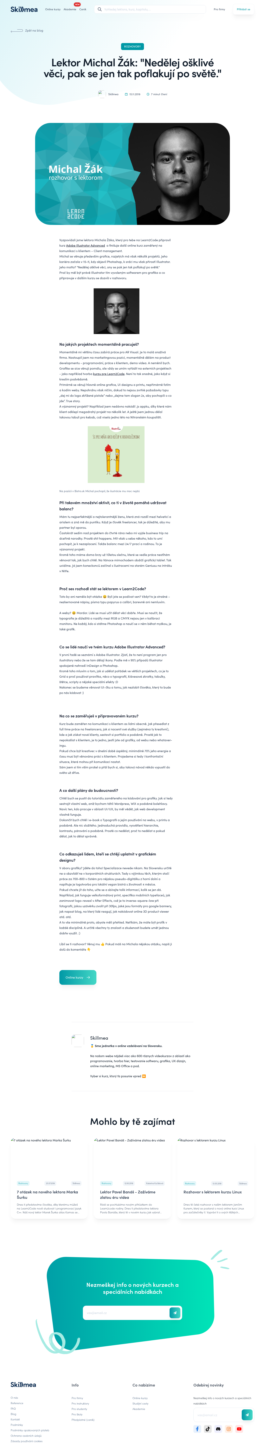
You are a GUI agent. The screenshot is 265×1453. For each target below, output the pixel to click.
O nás (14, 1397)
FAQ (13, 1408)
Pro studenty (79, 1409)
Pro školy (77, 1414)
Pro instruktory (80, 1403)
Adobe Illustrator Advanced (85, 245)
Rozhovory (132, 46)
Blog (13, 1414)
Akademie (138, 1409)
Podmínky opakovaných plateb (30, 1430)
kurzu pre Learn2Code (109, 374)
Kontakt (15, 1419)
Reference (17, 1403)
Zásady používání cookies (26, 1441)
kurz (105, 1076)
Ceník (82, 9)
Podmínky (17, 1425)
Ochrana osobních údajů (26, 1435)
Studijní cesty (140, 1403)
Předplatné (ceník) (83, 1420)
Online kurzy (53, 9)
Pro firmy (219, 9)
